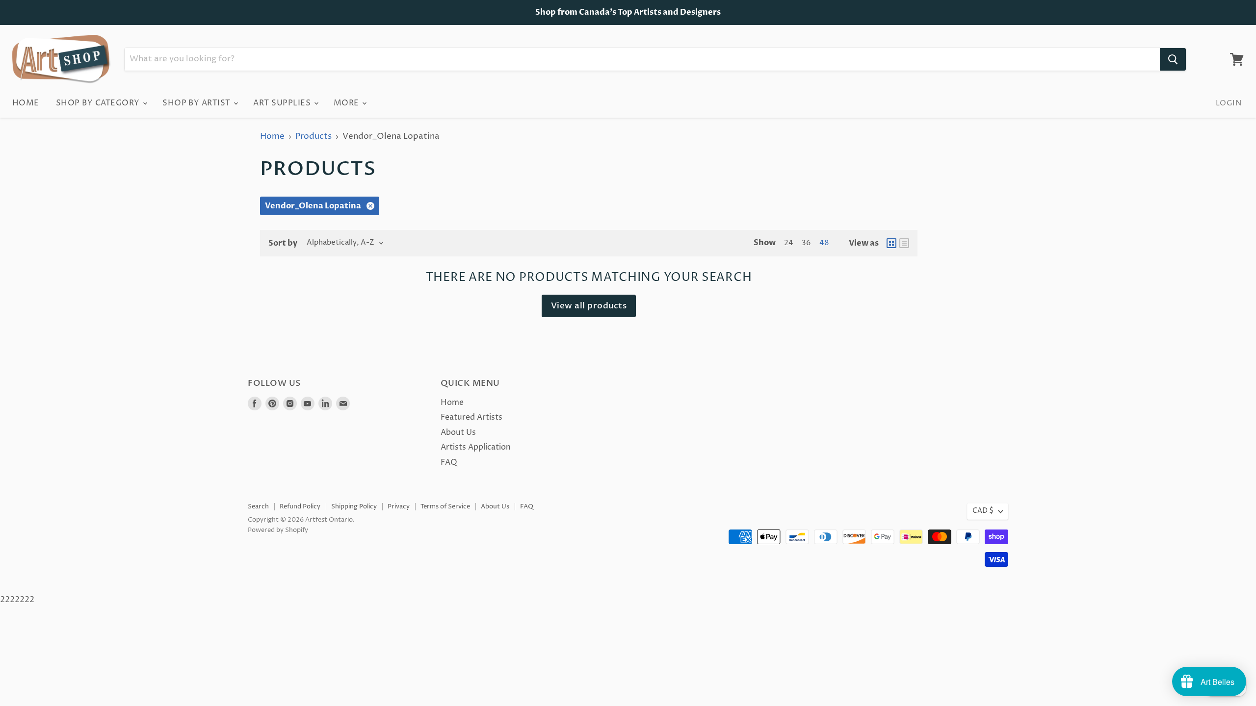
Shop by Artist (197, 103)
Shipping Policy (354, 506)
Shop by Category (99, 103)
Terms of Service (445, 506)
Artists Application (476, 447)
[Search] (1173, 59)
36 (806, 243)
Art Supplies (283, 103)
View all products (589, 305)
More (347, 103)
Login (1228, 103)
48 (824, 243)
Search (258, 506)
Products (313, 137)
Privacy (399, 506)
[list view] (904, 243)
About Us (458, 432)
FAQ (449, 462)
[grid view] (891, 243)
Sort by (282, 243)
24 (788, 243)
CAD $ (983, 510)
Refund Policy (300, 506)
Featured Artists (471, 417)
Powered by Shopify (278, 530)
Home (25, 103)
